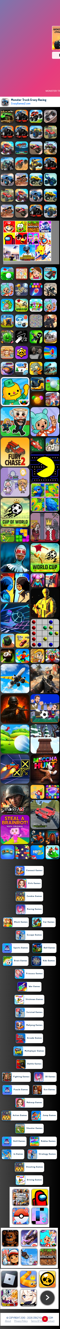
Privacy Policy (21, 1321)
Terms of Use (37, 1321)
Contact (51, 1321)
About (8, 1321)
